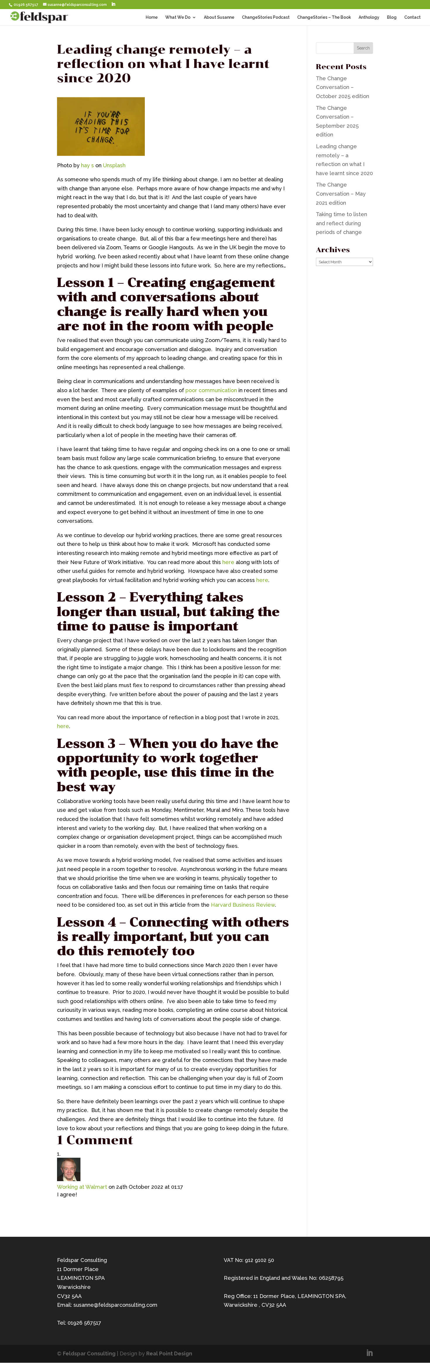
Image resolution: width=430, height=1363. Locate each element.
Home (152, 17)
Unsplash (114, 165)
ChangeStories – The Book (324, 17)
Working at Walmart (82, 1187)
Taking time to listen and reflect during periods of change (341, 223)
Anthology (369, 17)
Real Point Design (169, 1353)
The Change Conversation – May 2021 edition (341, 194)
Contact (412, 17)
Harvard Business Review (243, 905)
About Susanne (219, 17)
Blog (392, 17)
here (228, 562)
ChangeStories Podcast (266, 17)
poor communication (211, 390)
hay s (87, 165)
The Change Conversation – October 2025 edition (342, 87)
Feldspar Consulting (89, 1353)
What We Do (177, 17)
